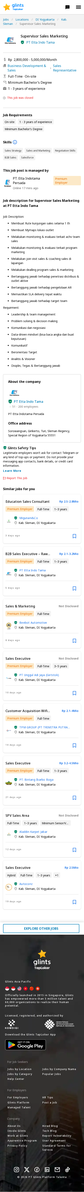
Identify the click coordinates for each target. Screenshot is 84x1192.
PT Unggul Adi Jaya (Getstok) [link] (39, 675)
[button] (67, 7)
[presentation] (13, 7)
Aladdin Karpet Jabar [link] (33, 832)
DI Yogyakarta (44, 19)
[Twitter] (27, 1170)
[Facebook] (37, 1170)
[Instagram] (16, 1170)
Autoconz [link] (26, 884)
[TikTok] (67, 1170)
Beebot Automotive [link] (33, 623)
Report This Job (17, 478)
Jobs (6, 19)
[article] (42, 518)
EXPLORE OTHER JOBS (41, 928)
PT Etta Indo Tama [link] (32, 570)
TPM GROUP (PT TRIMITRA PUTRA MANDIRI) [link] (43, 727)
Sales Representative (64, 68)
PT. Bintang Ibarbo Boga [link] (36, 779)
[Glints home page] (13, 7)
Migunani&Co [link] (28, 518)
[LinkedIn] (47, 1170)
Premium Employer (61, 180)
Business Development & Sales (27, 68)
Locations (22, 19)
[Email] (57, 1170)
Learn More (12, 471)
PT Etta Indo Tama (40, 42)
